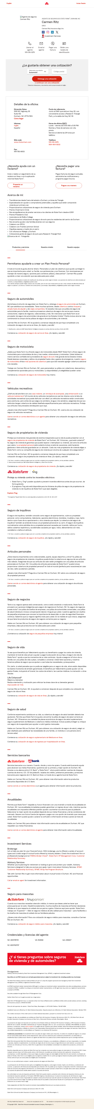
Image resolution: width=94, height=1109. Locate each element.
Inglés (16, 125)
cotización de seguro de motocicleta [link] (32, 375)
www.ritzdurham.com (22, 142)
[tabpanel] (47, 127)
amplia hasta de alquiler (16, 309)
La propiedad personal (25, 445)
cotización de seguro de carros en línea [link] (33, 333)
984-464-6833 (54, 144)
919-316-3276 (54, 142)
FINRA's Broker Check (38, 856)
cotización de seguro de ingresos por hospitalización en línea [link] (41, 742)
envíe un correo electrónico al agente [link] (28, 583)
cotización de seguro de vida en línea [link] (32, 696)
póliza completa (29, 1026)
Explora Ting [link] (12, 493)
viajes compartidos (37, 309)
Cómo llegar (19, 118)
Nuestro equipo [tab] (73, 247)
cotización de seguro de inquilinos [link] (31, 538)
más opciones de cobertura (35, 361)
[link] (41, 47)
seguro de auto (49, 357)
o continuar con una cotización (47, 83)
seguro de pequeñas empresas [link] (41, 634)
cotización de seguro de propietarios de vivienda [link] (37, 466)
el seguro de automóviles (66, 304)
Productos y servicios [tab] (20, 247)
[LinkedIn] (52, 32)
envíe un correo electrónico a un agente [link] (29, 417)
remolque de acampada (55, 394)
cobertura (63, 306)
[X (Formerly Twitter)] (57, 32)
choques (76, 306)
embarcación (73, 394)
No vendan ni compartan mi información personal (61, 1101)
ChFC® (44, 25)
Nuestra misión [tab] (47, 247)
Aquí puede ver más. (15, 685)
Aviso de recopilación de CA (35, 1101)
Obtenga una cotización (47, 79)
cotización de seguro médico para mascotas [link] (35, 924)
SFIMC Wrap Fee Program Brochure (49, 869)
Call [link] (8, 880)
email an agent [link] (18, 880)
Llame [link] (9, 417)
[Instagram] (47, 32)
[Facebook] (43, 32)
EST (64, 123)
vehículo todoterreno (15, 396)
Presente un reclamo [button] (18, 185)
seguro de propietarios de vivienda (20, 440)
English (9, 3)
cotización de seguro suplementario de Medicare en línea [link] (40, 737)
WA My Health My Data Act (15, 1101)
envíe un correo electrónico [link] (24, 786)
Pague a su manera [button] (68, 185)
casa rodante (37, 394)
